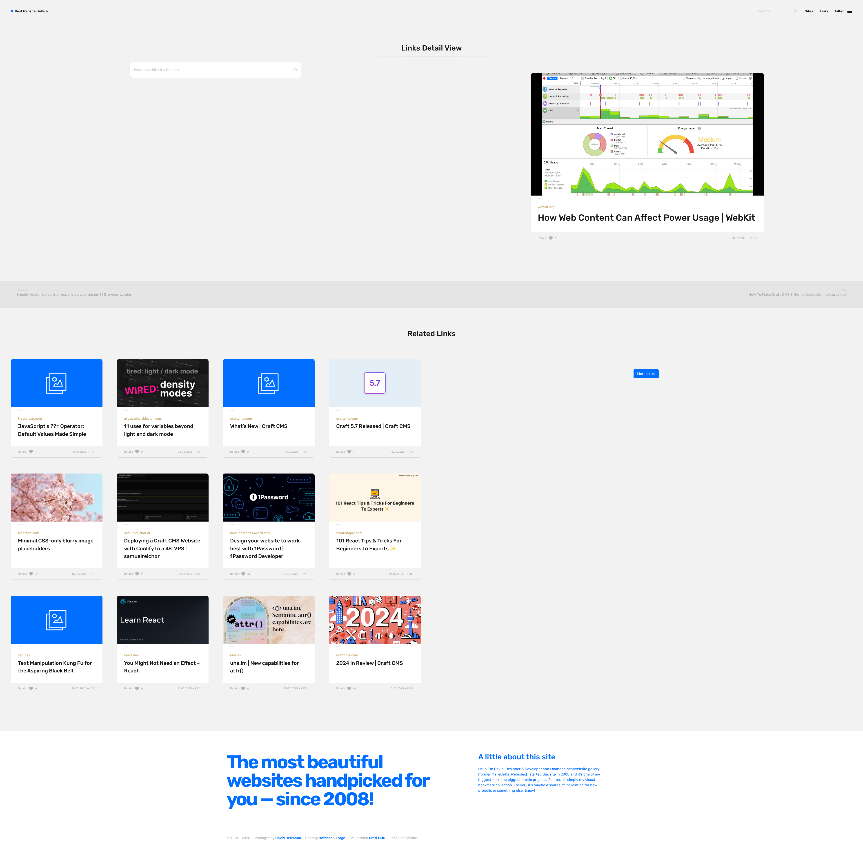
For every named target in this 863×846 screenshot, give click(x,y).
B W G (31, 11)
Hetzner (325, 838)
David (499, 769)
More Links (646, 374)
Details (647, 238)
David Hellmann (288, 838)
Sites (809, 11)
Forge (340, 838)
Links (824, 11)
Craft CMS (377, 838)
